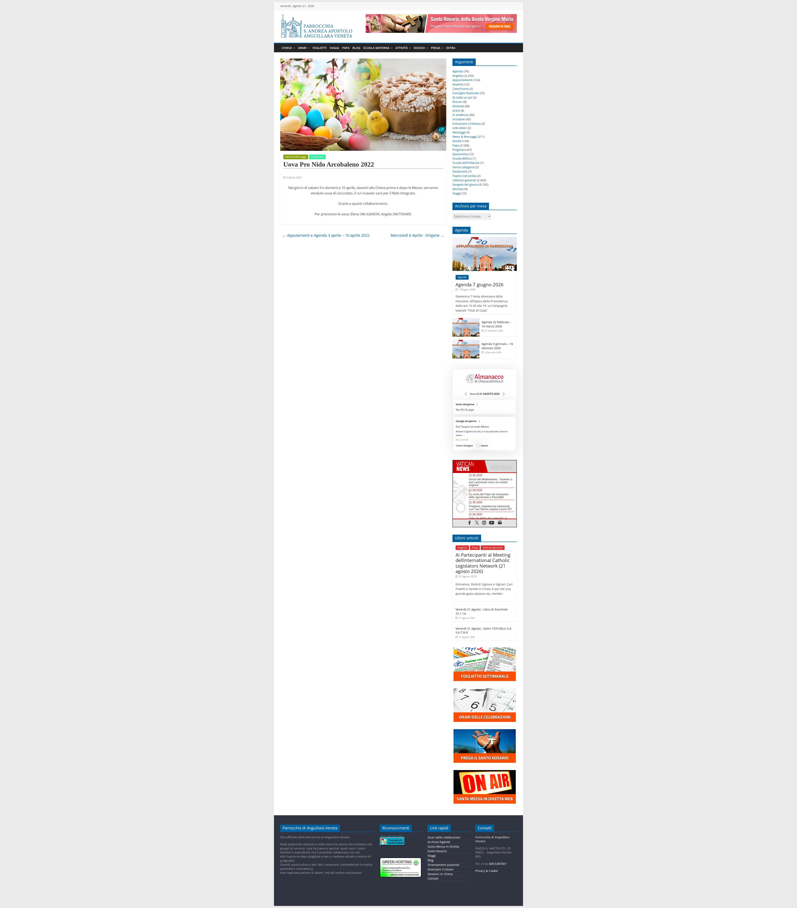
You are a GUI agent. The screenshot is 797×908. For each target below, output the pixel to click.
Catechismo (460, 89)
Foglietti (320, 48)
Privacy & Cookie (486, 871)
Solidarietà (317, 156)
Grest (456, 110)
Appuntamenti (462, 80)
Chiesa (287, 48)
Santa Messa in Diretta (443, 846)
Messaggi (459, 132)
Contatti (433, 878)
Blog (356, 48)
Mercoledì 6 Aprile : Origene (417, 235)
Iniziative (458, 119)
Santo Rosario (437, 851)
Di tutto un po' (462, 97)
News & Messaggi (295, 156)
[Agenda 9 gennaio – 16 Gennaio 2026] (465, 342)
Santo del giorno (485, 407)
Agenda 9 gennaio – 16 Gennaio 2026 (497, 346)
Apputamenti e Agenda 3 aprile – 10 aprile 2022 (325, 235)
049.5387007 (497, 864)
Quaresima (460, 154)
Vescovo (457, 189)
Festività (458, 106)
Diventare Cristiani (441, 869)
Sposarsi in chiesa (440, 874)
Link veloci (459, 128)
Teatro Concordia (464, 176)
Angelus (458, 76)
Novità (456, 141)
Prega (435, 48)
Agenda (457, 71)
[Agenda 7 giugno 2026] (484, 239)
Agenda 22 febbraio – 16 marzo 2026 (496, 324)
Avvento (457, 84)
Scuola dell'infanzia (465, 163)
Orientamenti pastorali (443, 865)
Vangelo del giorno (465, 184)
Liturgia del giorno (485, 433)
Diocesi (419, 48)
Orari (302, 48)
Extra (450, 48)
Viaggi (334, 48)
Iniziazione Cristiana (466, 124)
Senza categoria (463, 167)
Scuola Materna (376, 48)
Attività (401, 48)
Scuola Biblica (462, 158)
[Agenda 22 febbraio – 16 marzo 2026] (465, 320)
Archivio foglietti (439, 842)
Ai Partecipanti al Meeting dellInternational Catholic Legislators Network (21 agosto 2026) (483, 563)
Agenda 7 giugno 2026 (480, 284)
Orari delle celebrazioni (444, 837)
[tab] (469, 466)
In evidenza (460, 115)
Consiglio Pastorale (465, 93)
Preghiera (459, 150)
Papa (346, 48)
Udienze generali (464, 180)
